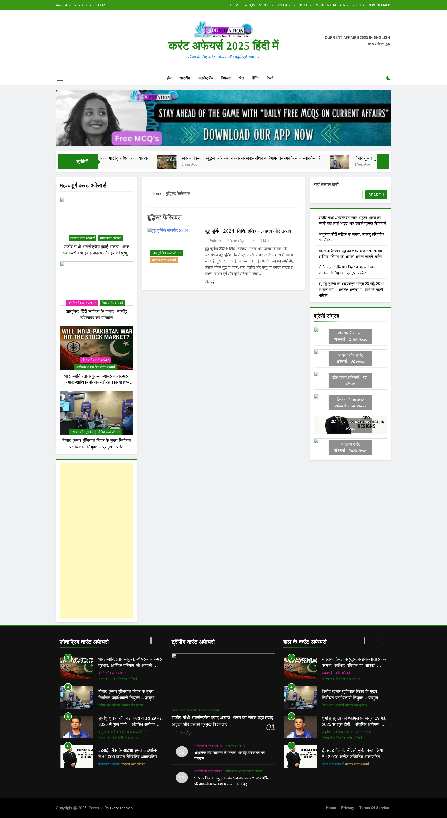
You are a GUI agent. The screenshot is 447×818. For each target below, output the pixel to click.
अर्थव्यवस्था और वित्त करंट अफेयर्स (95, 367)
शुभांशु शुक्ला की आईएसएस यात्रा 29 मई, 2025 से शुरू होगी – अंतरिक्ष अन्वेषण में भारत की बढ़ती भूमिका (351, 290)
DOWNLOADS (379, 5)
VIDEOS (266, 5)
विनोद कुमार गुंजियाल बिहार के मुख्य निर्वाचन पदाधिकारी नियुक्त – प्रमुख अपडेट (377, 158)
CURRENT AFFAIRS (331, 5)
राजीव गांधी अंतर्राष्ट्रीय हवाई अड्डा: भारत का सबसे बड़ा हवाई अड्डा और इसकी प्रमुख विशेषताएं (97, 253)
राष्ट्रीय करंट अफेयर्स (164, 260)
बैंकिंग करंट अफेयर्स (109, 764)
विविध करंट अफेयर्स (109, 432)
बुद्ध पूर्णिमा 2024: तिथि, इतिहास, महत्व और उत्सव (248, 231)
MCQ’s (250, 5)
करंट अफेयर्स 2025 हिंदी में (223, 45)
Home (156, 193)
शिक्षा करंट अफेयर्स (110, 238)
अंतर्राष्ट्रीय (205, 78)
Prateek (214, 240)
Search (376, 194)
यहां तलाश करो (326, 184)
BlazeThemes (121, 808)
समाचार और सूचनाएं (82, 432)
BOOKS (357, 5)
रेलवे (270, 78)
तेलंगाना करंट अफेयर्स (82, 238)
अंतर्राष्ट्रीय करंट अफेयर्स (82, 303)
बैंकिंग (255, 78)
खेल (241, 78)
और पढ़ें (209, 282)
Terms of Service (374, 808)
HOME (235, 5)
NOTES (304, 5)
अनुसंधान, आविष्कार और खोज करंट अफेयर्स (122, 732)
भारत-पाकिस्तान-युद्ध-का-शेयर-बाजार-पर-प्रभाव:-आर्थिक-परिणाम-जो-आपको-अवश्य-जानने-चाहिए (216, 158)
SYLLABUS (285, 5)
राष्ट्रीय (184, 78)
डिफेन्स (226, 78)
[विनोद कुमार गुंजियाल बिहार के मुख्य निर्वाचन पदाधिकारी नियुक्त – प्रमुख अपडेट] (304, 165)
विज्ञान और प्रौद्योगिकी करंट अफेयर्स (118, 737)
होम (169, 78)
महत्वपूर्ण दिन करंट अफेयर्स (166, 253)
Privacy (347, 808)
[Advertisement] (96, 541)
